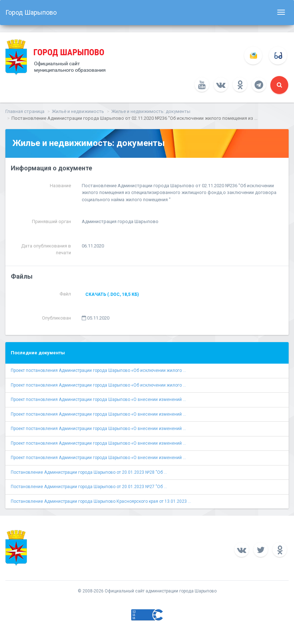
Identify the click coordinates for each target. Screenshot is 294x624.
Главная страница (24, 111)
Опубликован (56, 318)
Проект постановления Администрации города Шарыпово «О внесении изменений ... (98, 399)
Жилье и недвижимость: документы (150, 111)
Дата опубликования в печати (46, 249)
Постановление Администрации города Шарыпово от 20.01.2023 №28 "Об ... (89, 472)
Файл (65, 294)
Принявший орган (51, 221)
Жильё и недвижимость (78, 111)
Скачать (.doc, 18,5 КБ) (112, 294)
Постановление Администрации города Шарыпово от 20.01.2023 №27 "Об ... (89, 486)
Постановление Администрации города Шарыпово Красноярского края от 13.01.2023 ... (101, 501)
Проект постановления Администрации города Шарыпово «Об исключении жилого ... (98, 370)
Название (60, 185)
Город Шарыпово (31, 12)
